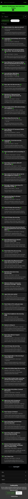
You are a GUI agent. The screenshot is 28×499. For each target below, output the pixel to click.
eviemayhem (6, 435)
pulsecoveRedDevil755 (8, 231)
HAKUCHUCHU (7, 347)
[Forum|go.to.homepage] (9, 2)
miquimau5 (6, 370)
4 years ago (16, 252)
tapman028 (6, 286)
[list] (11, 41)
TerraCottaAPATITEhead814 (9, 110)
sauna (5, 54)
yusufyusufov (6, 154)
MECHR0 (6, 86)
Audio (17, 110)
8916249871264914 (8, 326)
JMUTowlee (6, 242)
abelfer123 (6, 305)
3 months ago (16, 41)
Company (3, 483)
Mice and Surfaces (12, 86)
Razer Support (18, 29)
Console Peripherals (11, 65)
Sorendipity (6, 392)
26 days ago (7, 30)
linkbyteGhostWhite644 (8, 403)
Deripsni (5, 424)
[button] (1, 2)
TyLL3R (5, 143)
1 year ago (16, 54)
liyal (5, 296)
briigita (5, 252)
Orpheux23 (6, 98)
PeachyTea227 (7, 381)
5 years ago (19, 381)
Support (3, 479)
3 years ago (18, 199)
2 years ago (19, 86)
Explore (3, 475)
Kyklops (5, 219)
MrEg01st (6, 188)
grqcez (5, 317)
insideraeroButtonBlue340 (9, 119)
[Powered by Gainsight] (14, 467)
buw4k (5, 41)
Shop (3, 472)
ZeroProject (6, 458)
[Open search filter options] (25, 16)
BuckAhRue (6, 199)
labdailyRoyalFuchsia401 (9, 338)
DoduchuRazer (7, 177)
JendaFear (6, 209)
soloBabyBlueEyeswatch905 (9, 359)
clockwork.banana (7, 413)
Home (3, 13)
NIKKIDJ (6, 263)
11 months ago (16, 76)
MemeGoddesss (7, 448)
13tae (5, 76)
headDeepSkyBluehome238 (9, 29)
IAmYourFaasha (7, 166)
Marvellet (6, 275)
